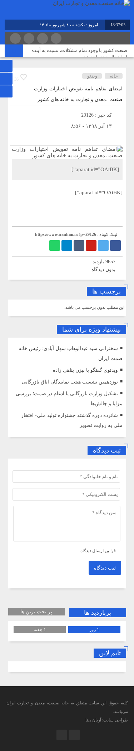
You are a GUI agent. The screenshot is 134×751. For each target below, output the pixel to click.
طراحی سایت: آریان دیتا (106, 720)
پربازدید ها (97, 612)
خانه (114, 76)
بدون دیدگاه (103, 269)
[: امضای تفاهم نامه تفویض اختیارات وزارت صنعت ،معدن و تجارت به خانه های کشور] (17, 136)
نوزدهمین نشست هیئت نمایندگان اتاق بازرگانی (70, 382)
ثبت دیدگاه (105, 568)
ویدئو (92, 76)
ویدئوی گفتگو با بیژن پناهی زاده (85, 370)
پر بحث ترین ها (36, 611)
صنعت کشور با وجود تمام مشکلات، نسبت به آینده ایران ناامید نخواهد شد (79, 54)
